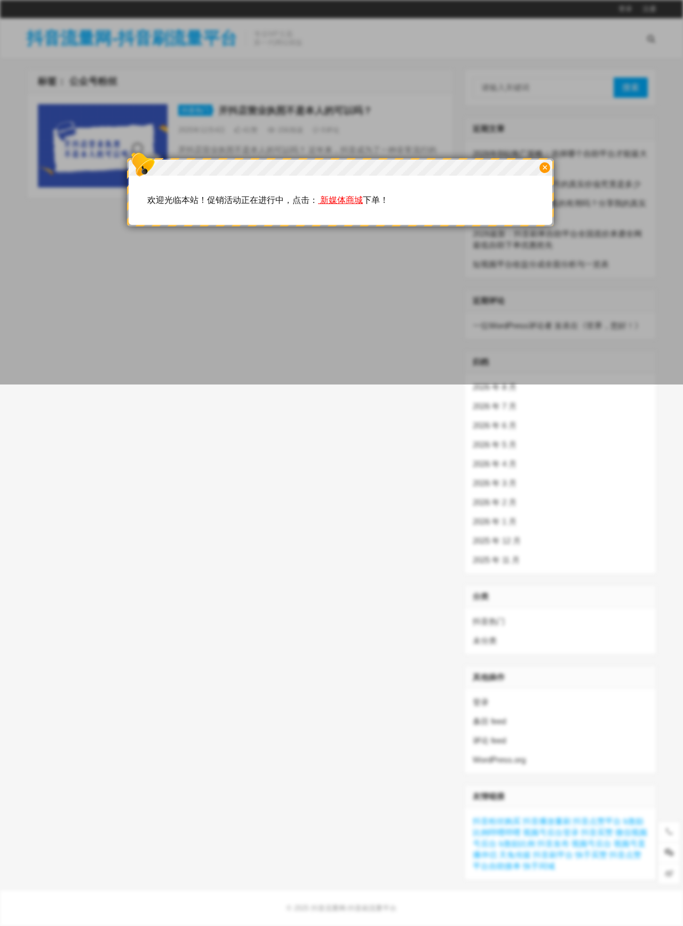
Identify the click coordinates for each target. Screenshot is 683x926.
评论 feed (489, 740)
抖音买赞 (597, 832)
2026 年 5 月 (495, 444)
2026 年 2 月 (495, 502)
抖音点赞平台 (597, 821)
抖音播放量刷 (547, 821)
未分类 (485, 640)
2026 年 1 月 (495, 521)
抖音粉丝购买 (497, 821)
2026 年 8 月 (495, 386)
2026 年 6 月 (495, 425)
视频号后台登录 (551, 832)
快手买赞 (591, 854)
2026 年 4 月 (495, 463)
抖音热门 (489, 621)
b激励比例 (517, 843)
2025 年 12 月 (497, 540)
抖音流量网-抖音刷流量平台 (353, 908)
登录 (481, 702)
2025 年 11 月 (496, 559)
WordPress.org (499, 759)
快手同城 (539, 865)
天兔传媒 (515, 854)
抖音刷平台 (553, 854)
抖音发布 (553, 843)
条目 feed (489, 721)
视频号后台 (591, 843)
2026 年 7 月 (495, 406)
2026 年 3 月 (495, 483)
